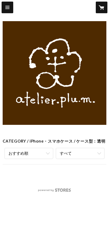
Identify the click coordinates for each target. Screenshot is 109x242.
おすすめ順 (18, 153)
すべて (66, 153)
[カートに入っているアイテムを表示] (101, 7)
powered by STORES (54, 191)
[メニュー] (7, 7)
